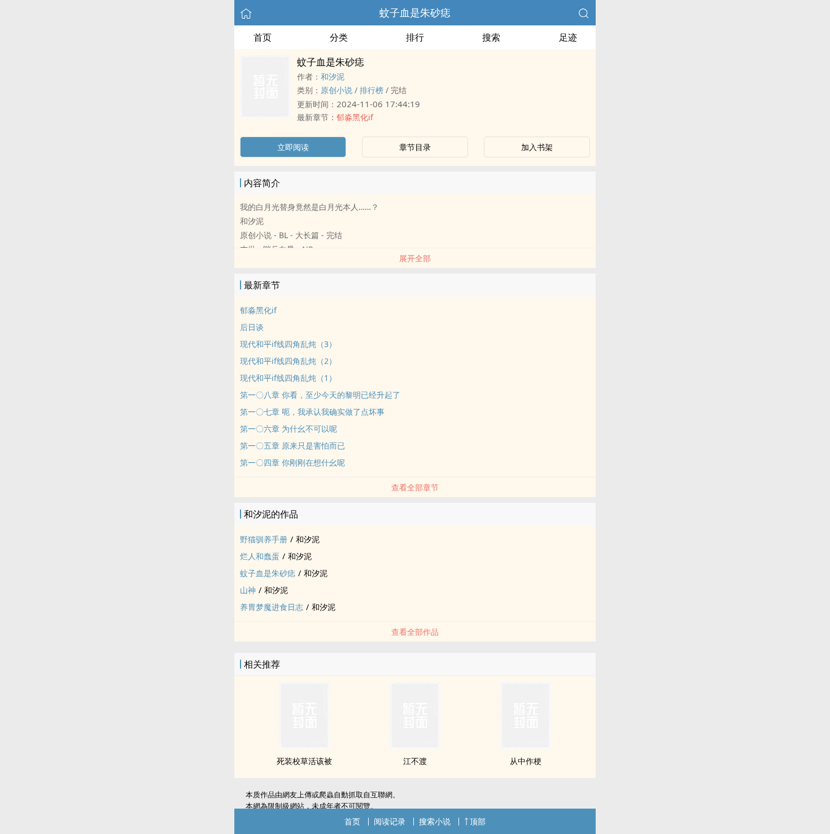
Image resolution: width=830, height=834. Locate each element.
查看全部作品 (415, 631)
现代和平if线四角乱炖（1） (288, 377)
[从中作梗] (525, 746)
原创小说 (336, 90)
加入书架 (537, 147)
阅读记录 (389, 821)
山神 (248, 590)
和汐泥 (332, 76)
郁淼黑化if (355, 117)
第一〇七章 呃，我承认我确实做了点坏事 (312, 411)
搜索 (491, 37)
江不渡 (415, 761)
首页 (263, 37)
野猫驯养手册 (263, 539)
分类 (339, 37)
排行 (415, 37)
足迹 (568, 37)
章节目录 (415, 147)
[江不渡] (415, 746)
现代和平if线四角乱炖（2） (288, 360)
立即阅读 (293, 147)
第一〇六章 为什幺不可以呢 (288, 428)
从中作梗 (525, 761)
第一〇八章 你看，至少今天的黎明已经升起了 (320, 394)
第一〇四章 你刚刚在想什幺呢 (292, 462)
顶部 (478, 821)
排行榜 (371, 90)
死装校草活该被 (304, 761)
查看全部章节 (415, 487)
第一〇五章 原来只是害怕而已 (292, 445)
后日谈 (252, 327)
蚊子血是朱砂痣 (415, 12)
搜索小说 (435, 821)
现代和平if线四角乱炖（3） (288, 344)
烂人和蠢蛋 (259, 556)
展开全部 (415, 258)
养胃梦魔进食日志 (271, 607)
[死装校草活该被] (304, 746)
